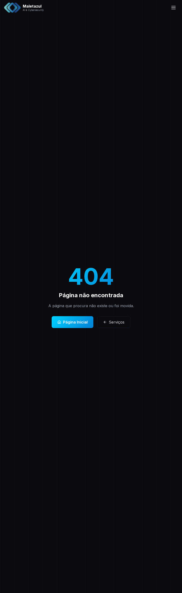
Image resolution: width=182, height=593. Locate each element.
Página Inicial (75, 322)
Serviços (116, 322)
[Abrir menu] (173, 7)
